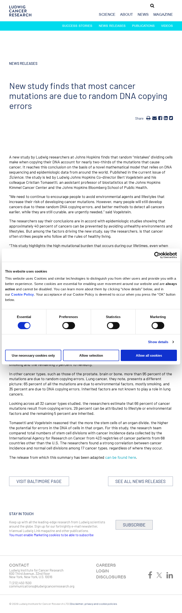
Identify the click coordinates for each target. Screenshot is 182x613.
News (143, 14)
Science (107, 14)
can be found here (120, 457)
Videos (167, 26)
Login (102, 571)
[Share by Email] (154, 118)
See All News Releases (140, 481)
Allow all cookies (149, 355)
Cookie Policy (22, 294)
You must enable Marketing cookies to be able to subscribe (51, 535)
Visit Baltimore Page (39, 481)
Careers (106, 565)
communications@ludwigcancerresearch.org (41, 586)
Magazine (163, 14)
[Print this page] (148, 118)
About (126, 14)
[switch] (68, 325)
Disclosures (111, 577)
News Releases (112, 26)
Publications (143, 26)
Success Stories (77, 26)
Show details (158, 342)
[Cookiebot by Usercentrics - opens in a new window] (157, 255)
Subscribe (134, 524)
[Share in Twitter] (171, 118)
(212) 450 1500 (22, 583)
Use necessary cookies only (33, 355)
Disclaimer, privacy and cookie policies (93, 603)
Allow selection (91, 355)
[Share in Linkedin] (166, 118)
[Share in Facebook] (160, 118)
